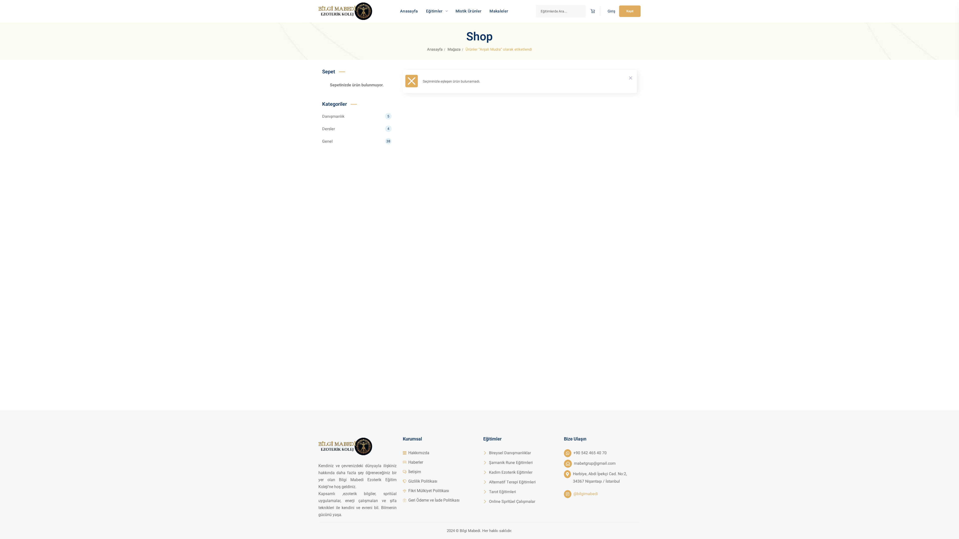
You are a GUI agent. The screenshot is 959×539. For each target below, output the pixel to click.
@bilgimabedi (585, 494)
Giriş (611, 11)
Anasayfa (435, 49)
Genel (356, 141)
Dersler (355, 129)
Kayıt (629, 11)
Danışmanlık (355, 116)
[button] (593, 11)
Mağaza (454, 49)
